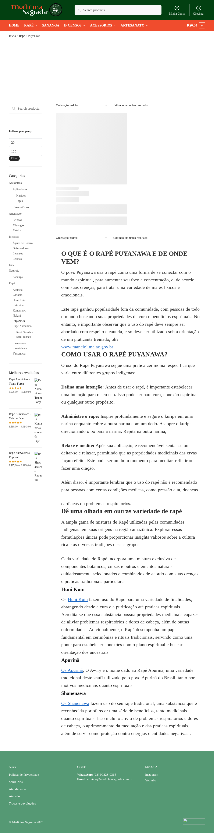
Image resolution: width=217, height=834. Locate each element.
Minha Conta (177, 13)
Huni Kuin (78, 599)
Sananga (18, 277)
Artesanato (15, 213)
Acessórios (15, 182)
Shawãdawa (20, 348)
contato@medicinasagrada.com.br (109, 779)
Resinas (17, 258)
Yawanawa (19, 353)
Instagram (151, 774)
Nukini (17, 315)
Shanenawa (19, 343)
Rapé (22, 36)
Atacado (14, 796)
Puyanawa (19, 321)
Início (12, 36)
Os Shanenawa (75, 703)
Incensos (14, 236)
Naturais (14, 270)
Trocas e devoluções (22, 803)
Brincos (17, 220)
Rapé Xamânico (22, 326)
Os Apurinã (72, 670)
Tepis (19, 201)
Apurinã (17, 289)
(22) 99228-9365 (96, 774)
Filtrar (14, 158)
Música (17, 230)
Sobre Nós (16, 782)
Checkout (198, 13)
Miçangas (18, 225)
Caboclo (17, 294)
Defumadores (21, 248)
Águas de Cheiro (23, 243)
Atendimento (17, 789)
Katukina (18, 305)
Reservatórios (21, 207)
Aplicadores (20, 189)
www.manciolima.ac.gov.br (87, 346)
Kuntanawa (19, 310)
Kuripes (21, 195)
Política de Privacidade (24, 774)
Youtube (150, 780)
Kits (11, 265)
